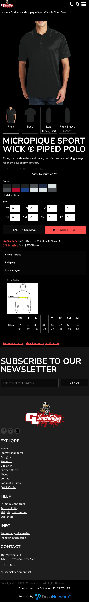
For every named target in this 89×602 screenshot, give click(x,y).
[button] (78, 4)
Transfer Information (13, 537)
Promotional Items (12, 452)
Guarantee (7, 516)
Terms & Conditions (13, 503)
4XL (61, 217)
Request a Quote (11, 482)
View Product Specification (42, 343)
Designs (6, 457)
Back (30, 127)
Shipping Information (14, 512)
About (4, 474)
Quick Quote (8, 487)
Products (15, 12)
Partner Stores (9, 470)
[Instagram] (10, 431)
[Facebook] (4, 431)
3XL (43, 217)
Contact (5, 478)
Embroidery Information (15, 533)
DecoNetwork (53, 597)
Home (4, 12)
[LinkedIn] (17, 431)
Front (11, 127)
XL (8, 217)
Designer (6, 465)
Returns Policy (9, 508)
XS (8, 208)
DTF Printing (10, 245)
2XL (25, 217)
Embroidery (10, 240)
